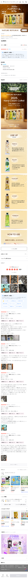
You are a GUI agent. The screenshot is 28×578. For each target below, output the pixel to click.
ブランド (13, 469)
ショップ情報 (13, 496)
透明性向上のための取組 (22, 567)
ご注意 (2, 558)
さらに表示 (15, 248)
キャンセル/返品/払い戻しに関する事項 (8, 75)
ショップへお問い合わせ (14, 258)
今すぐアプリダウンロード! (9, 567)
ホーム (16, 567)
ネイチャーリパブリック (6, 35)
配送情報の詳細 (4, 73)
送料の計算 (12, 66)
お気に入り (3, 576)
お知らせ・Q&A (13, 254)
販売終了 (18, 575)
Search (23, 2)
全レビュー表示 (13, 464)
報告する (3, 562)
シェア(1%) (7, 576)
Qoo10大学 (3, 567)
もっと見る (14, 272)
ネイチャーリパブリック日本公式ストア (12, 2)
